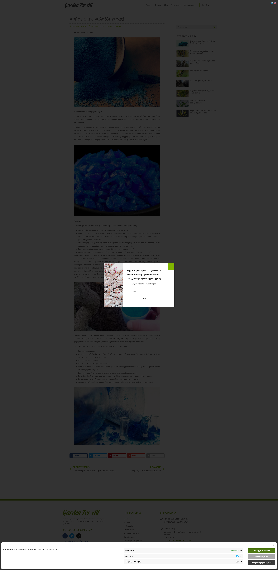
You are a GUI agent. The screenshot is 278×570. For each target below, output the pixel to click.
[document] (139, 285)
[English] (275, 3)
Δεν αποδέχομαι (261, 557)
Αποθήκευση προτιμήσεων (261, 563)
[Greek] (272, 3)
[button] (274, 545)
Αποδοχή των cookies (261, 551)
